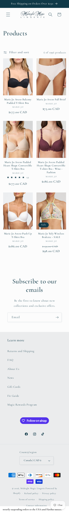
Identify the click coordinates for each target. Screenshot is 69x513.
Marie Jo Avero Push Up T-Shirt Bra (18, 235)
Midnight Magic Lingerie (32, 488)
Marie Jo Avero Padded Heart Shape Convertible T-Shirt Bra (17, 166)
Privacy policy (49, 493)
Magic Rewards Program (22, 404)
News (10, 377)
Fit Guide (13, 395)
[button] (8, 14)
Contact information (36, 505)
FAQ (10, 360)
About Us (13, 369)
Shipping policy (46, 499)
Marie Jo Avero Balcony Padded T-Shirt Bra (17, 101)
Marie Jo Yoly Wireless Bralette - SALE (51, 235)
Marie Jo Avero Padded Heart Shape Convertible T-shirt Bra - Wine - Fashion (51, 167)
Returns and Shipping (20, 351)
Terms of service (27, 499)
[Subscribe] (57, 317)
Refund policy (31, 493)
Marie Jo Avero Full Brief (51, 99)
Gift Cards (13, 386)
